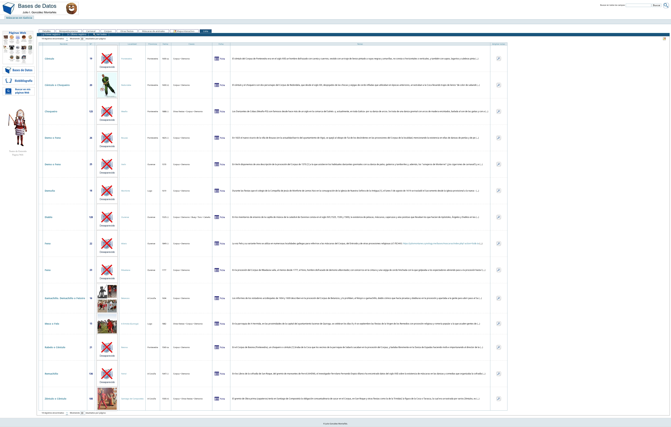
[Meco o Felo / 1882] (107, 323)
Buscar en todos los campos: (612, 5)
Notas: (360, 44)
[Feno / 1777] (107, 269)
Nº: (91, 44)
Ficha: (221, 44)
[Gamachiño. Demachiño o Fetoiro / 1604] (107, 297)
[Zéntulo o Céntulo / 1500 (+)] (107, 398)
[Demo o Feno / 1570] (107, 164)
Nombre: (64, 44)
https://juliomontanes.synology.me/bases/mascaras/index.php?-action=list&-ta (441, 243)
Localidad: (132, 44)
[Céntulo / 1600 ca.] (107, 58)
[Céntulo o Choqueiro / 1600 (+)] (107, 84)
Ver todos (101, 34)
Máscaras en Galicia (19, 17)
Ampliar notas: (498, 44)
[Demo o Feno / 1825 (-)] (107, 137)
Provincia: (152, 44)
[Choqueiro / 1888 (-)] (107, 111)
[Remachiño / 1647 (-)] (107, 373)
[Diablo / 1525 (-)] (107, 217)
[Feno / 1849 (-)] (107, 243)
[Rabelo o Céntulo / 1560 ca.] (107, 347)
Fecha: (165, 44)
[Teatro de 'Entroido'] (18, 127)
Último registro (78, 34)
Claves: (192, 44)
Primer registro (52, 34)
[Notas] (499, 58)
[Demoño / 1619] (107, 190)
